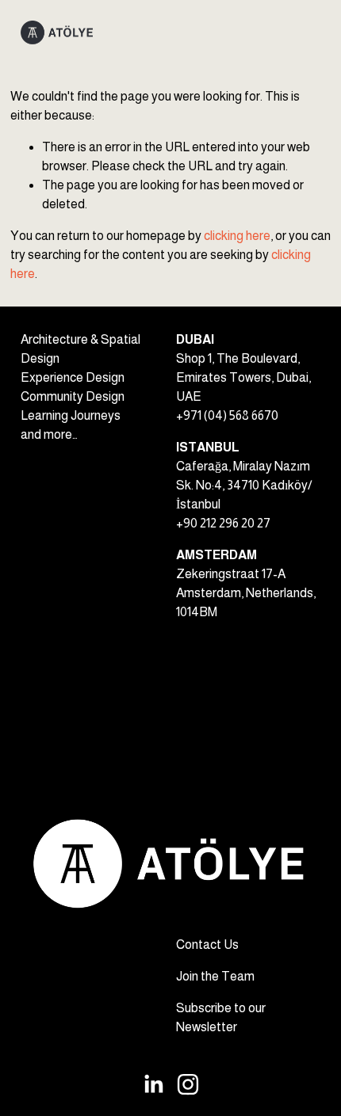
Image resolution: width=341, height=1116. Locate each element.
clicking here (237, 235)
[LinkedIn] (153, 1084)
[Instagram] (188, 1084)
